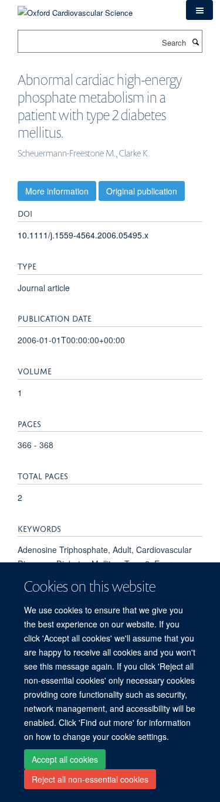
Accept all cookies (65, 759)
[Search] (195, 41)
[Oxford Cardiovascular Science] (75, 8)
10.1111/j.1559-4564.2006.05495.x (83, 235)
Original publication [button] (141, 191)
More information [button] (57, 191)
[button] (199, 10)
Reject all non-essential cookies (90, 779)
